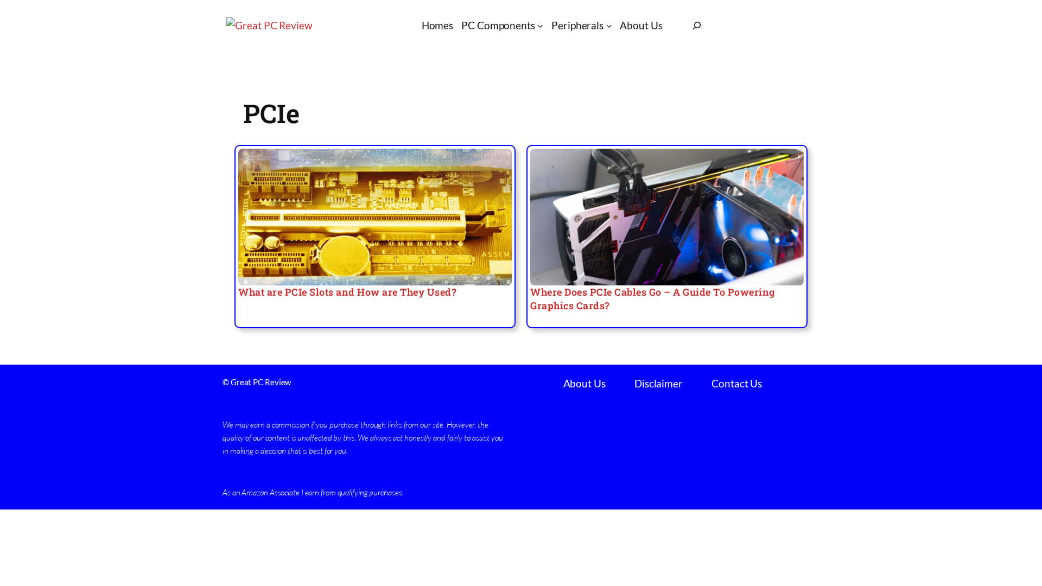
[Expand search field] (697, 25)
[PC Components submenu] (540, 26)
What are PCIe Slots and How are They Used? (347, 291)
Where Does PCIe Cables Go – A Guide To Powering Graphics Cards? (652, 298)
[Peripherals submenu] (609, 26)
